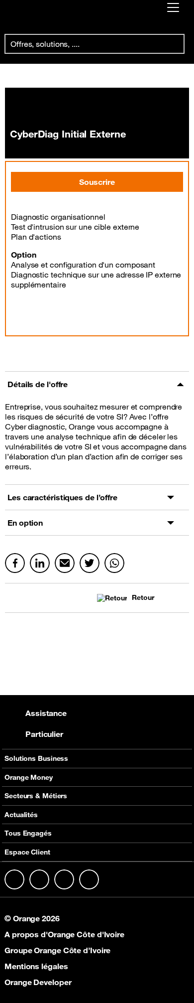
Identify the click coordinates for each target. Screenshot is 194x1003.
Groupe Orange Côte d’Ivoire (57, 950)
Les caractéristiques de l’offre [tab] (62, 497)
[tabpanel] (97, 441)
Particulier (44, 734)
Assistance (46, 713)
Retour (143, 597)
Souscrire (96, 182)
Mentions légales (36, 966)
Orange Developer (37, 982)
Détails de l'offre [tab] (37, 384)
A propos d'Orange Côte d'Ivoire (64, 934)
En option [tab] (25, 523)
